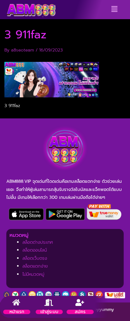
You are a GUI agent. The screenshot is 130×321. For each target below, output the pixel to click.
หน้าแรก (16, 311)
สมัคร (80, 311)
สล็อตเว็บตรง (34, 258)
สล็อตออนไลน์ (34, 250)
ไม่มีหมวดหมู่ (33, 274)
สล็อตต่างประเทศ (37, 242)
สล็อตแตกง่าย (35, 266)
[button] (114, 9)
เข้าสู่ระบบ (49, 311)
